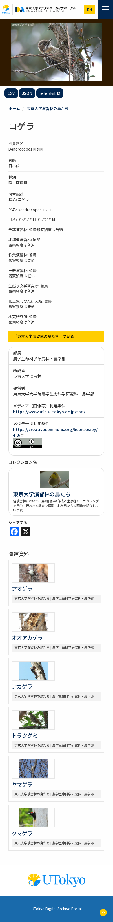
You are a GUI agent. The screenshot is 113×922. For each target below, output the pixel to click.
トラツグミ (25, 735)
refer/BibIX (49, 93)
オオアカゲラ (27, 637)
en (89, 9)
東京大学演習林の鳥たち (47, 108)
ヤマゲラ (22, 784)
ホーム (14, 108)
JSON (27, 93)
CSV (11, 93)
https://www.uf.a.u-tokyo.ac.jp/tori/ (49, 411)
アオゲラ (22, 588)
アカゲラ (22, 686)
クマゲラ (22, 833)
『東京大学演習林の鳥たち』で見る (44, 336)
